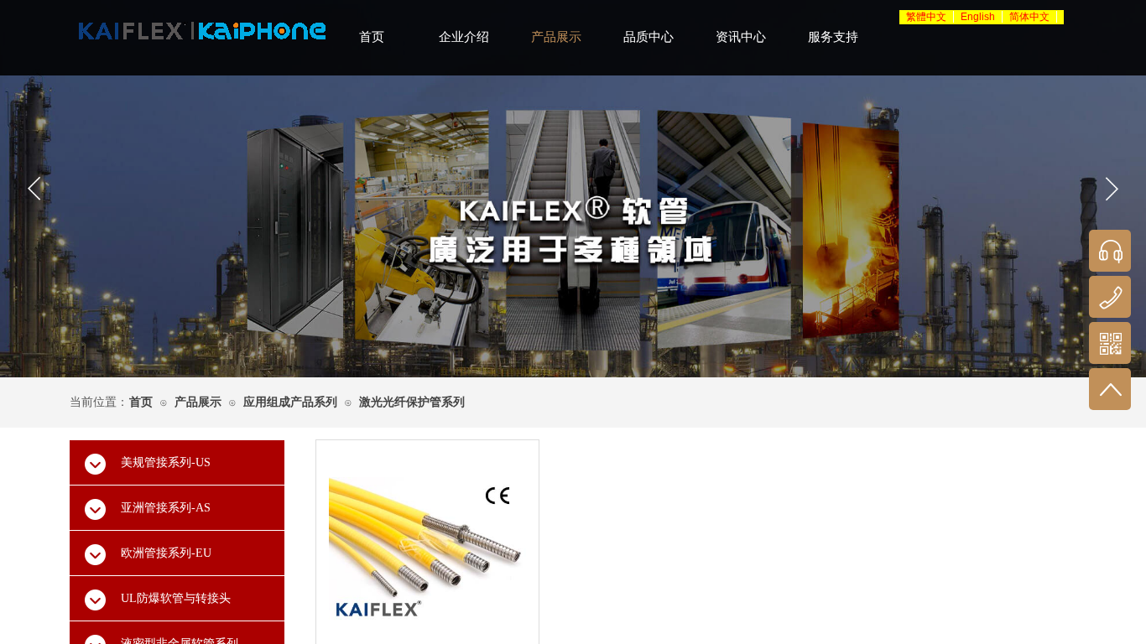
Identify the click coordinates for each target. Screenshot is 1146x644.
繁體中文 (926, 17)
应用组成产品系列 (290, 402)
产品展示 (198, 402)
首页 (141, 402)
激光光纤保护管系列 (412, 402)
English (978, 17)
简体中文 (1029, 17)
